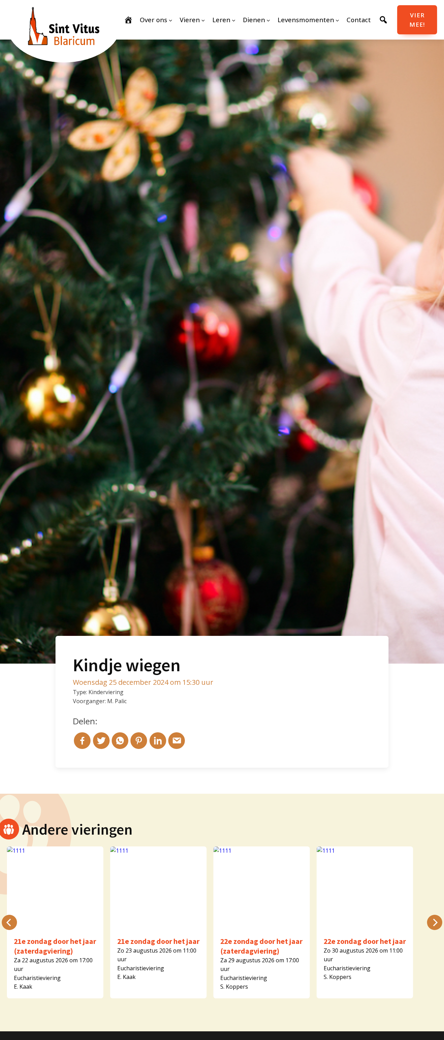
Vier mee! (417, 19)
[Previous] (9, 922)
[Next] (434, 922)
